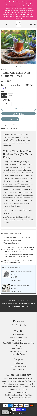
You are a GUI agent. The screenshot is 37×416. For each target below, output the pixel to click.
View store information (12, 243)
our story (25, 392)
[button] (16, 66)
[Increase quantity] (10, 104)
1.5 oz (4, 96)
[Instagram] (16, 325)
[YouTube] (25, 325)
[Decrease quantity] (3, 104)
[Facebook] (12, 325)
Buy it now (18, 114)
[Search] (31, 24)
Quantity (5, 100)
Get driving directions (18, 351)
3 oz (10, 96)
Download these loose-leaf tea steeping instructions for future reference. (19, 255)
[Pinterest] (21, 325)
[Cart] (35, 24)
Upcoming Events (18, 354)
